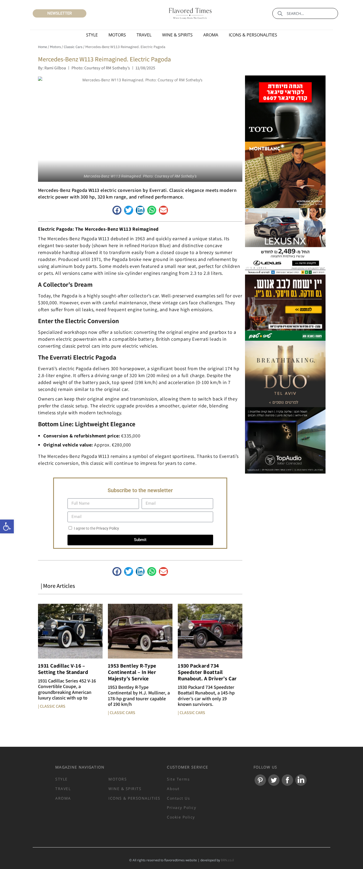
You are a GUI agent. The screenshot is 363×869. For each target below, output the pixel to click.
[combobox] (305, 13)
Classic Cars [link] (73, 47)
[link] (7, 526)
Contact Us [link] (178, 798)
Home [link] (42, 47)
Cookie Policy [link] (181, 817)
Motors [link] (117, 35)
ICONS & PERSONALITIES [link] (253, 35)
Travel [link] (144, 35)
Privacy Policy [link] (107, 528)
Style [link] (92, 35)
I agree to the (96, 528)
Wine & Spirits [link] (177, 35)
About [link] (173, 788)
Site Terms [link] (178, 779)
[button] (116, 210)
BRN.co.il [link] (227, 860)
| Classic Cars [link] (51, 706)
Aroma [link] (210, 35)
